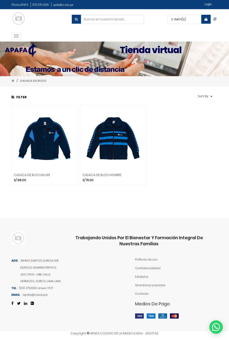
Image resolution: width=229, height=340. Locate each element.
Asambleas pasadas (150, 285)
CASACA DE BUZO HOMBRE (102, 175)
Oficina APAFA (19, 4)
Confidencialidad (147, 268)
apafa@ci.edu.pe (63, 4)
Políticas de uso (146, 259)
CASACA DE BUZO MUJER (32, 175)
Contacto (142, 294)
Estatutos (141, 277)
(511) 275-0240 (41, 4)
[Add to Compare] (215, 19)
